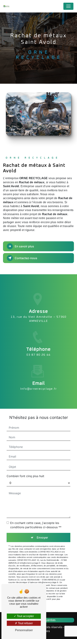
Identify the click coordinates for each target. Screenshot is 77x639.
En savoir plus (24, 246)
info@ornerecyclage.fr (38, 388)
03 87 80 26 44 (38, 354)
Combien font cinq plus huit (25, 476)
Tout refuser (25, 623)
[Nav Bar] (68, 6)
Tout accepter (25, 616)
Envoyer (42, 537)
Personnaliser (24, 630)
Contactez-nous (26, 258)
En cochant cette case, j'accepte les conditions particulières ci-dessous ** (35, 525)
